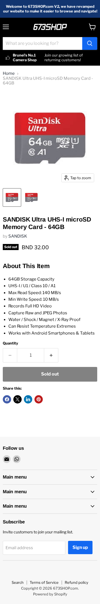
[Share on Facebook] (7, 399)
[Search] (89, 43)
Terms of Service (44, 582)
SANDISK (17, 236)
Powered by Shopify (50, 594)
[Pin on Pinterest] (38, 399)
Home (9, 73)
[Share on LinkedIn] (28, 399)
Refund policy (76, 582)
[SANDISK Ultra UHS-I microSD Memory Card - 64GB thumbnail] (12, 197)
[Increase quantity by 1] (51, 355)
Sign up (80, 547)
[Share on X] (17, 399)
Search (18, 582)
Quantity (10, 343)
